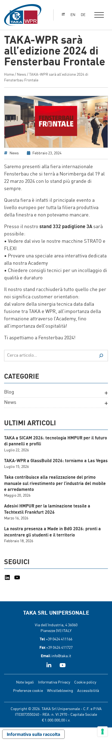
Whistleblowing (60, 691)
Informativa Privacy (54, 682)
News (21, 74)
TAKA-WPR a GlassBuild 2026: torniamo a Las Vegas (56, 461)
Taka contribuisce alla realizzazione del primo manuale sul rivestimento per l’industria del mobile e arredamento (55, 483)
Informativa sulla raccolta (33, 734)
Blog (9, 392)
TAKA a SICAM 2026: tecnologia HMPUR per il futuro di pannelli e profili (55, 441)
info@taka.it (61, 656)
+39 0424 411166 (59, 639)
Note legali (25, 682)
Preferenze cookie (28, 691)
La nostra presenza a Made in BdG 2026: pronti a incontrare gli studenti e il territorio (52, 532)
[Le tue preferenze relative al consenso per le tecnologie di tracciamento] (102, 731)
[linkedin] (48, 666)
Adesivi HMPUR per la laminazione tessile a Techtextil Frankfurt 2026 (47, 509)
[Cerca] (101, 355)
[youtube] (63, 666)
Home (9, 74)
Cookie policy (85, 682)
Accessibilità (88, 691)
